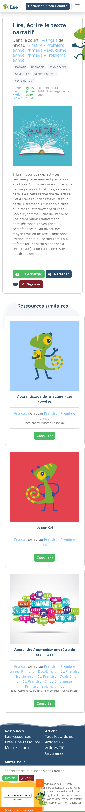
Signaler (33, 284)
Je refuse (27, 778)
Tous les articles (59, 736)
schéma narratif (45, 74)
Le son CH (44, 527)
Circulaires (54, 753)
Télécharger (31, 274)
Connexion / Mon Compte (47, 6)
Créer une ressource (22, 742)
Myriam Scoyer (18, 96)
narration (37, 67)
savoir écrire (58, 67)
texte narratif (24, 80)
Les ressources (18, 736)
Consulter (45, 435)
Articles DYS (55, 742)
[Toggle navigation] (77, 6)
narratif (20, 67)
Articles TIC (54, 747)
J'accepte (10, 778)
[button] (15, 284)
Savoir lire (22, 74)
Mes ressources (18, 747)
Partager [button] (61, 274)
